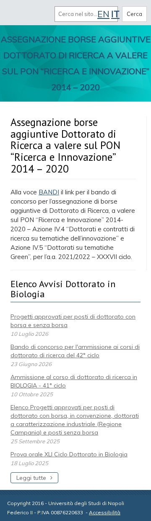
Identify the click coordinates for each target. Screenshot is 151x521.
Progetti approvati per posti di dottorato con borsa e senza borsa (72, 321)
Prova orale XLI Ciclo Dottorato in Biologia (69, 454)
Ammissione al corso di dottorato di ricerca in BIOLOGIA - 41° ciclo (73, 381)
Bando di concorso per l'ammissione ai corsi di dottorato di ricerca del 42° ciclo (75, 351)
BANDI (49, 192)
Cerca (134, 13)
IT (115, 13)
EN (103, 13)
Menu (15, 14)
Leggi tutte (31, 478)
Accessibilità (104, 512)
